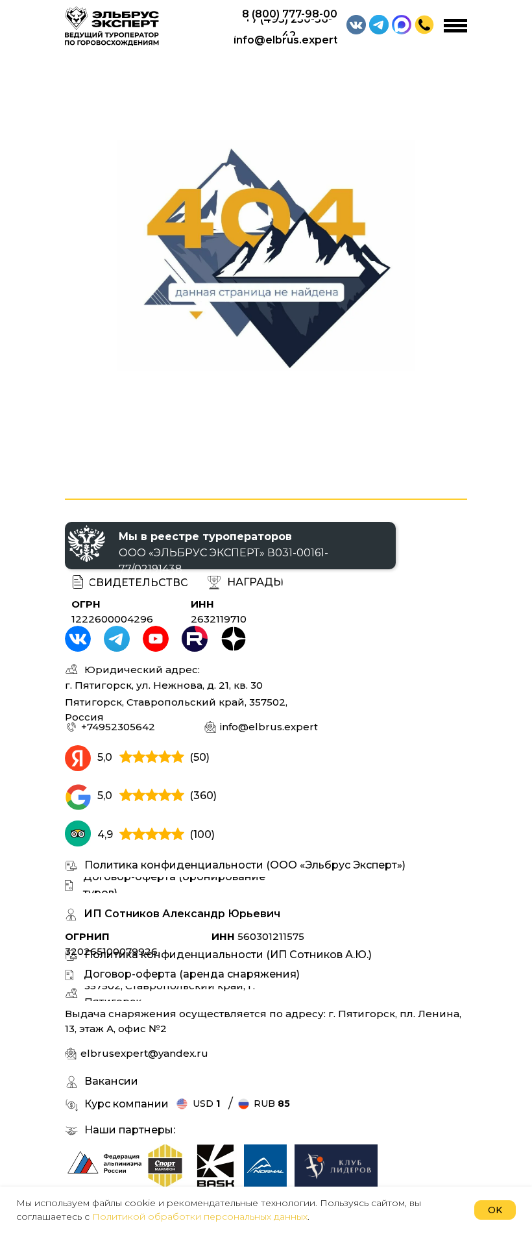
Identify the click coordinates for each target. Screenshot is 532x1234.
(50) (199, 757)
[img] (165, 1165)
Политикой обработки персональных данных (200, 1216)
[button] (424, 24)
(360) (203, 795)
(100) (202, 834)
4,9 (105, 834)
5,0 (104, 757)
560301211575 (258, 936)
